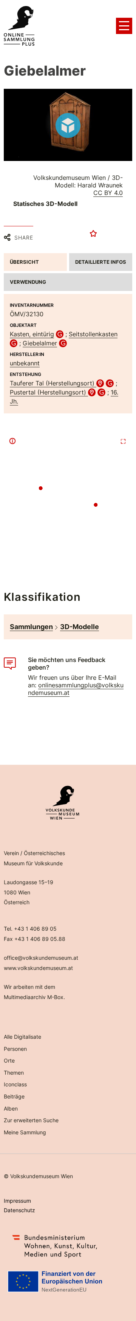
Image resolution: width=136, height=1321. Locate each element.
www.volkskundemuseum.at (38, 968)
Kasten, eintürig (32, 334)
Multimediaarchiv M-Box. (34, 997)
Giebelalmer (40, 343)
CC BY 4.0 (108, 192)
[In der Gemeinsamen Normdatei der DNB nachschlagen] (60, 334)
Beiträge (14, 1096)
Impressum (17, 1200)
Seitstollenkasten (93, 334)
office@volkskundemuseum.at (41, 957)
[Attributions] (12, 441)
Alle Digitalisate (22, 1036)
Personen (15, 1049)
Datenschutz (19, 1210)
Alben (11, 1108)
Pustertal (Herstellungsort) (49, 392)
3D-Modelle (79, 627)
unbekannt (25, 363)
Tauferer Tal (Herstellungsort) (53, 383)
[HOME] (19, 26)
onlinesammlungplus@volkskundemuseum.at (76, 688)
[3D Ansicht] (68, 125)
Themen (14, 1072)
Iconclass (15, 1084)
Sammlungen (31, 627)
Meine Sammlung (25, 1132)
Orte (9, 1060)
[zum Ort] (100, 383)
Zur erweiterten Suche (31, 1120)
